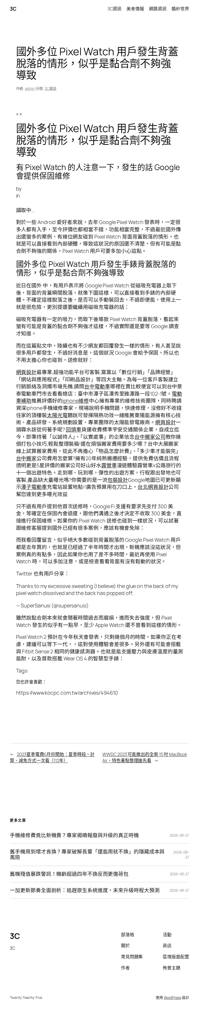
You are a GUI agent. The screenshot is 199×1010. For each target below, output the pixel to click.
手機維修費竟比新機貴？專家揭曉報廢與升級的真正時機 (74, 835)
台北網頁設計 (153, 486)
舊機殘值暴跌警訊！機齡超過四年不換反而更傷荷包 (69, 874)
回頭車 (73, 429)
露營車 (109, 465)
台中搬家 (26, 458)
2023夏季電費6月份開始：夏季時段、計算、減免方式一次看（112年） (52, 757)
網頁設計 (26, 372)
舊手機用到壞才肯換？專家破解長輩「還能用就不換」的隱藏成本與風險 (87, 854)
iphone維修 (75, 400)
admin (30, 88)
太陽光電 (57, 415)
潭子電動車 (34, 486)
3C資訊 (50, 88)
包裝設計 (118, 479)
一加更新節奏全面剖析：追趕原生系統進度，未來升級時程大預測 (84, 890)
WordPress (172, 997)
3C (13, 8)
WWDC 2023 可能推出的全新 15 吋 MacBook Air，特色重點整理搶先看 (144, 757)
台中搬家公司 (149, 436)
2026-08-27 (179, 835)
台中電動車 (97, 386)
